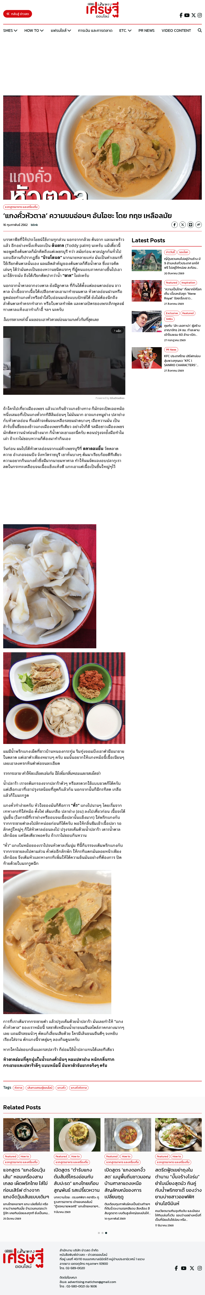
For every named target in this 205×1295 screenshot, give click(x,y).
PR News (147, 30)
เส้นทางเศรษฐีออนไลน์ (39, 1088)
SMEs (8, 30)
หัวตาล (18, 1088)
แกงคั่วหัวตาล (79, 1088)
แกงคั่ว (61, 1088)
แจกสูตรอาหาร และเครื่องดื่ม (21, 207)
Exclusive (172, 313)
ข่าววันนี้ (170, 252)
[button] (99, 1233)
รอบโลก (183, 252)
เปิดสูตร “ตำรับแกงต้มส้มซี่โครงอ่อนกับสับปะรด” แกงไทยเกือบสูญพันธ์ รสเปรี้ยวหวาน (77, 1180)
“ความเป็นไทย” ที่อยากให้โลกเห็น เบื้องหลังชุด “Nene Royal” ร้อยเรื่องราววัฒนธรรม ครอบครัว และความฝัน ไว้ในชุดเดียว (183, 298)
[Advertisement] (102, 65)
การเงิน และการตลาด (95, 30)
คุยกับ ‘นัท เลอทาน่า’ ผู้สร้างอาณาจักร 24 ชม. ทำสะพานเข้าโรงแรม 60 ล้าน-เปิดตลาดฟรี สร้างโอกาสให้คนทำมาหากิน (183, 334)
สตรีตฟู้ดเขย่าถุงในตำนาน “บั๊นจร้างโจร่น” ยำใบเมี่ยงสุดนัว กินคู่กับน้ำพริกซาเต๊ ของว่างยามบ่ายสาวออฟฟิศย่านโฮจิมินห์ (178, 1186)
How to (31, 30)
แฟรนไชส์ (58, 30)
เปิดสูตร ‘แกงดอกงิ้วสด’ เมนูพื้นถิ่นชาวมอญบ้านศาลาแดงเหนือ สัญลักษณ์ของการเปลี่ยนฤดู (128, 1183)
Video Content (176, 30)
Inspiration (188, 283)
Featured (171, 283)
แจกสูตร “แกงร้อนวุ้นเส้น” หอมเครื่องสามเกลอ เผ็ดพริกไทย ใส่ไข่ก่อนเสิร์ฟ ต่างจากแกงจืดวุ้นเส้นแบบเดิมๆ (26, 1183)
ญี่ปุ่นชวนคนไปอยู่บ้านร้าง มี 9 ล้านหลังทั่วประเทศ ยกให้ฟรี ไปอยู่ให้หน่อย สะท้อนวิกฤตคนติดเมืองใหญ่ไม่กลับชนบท (183, 267)
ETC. (123, 30)
